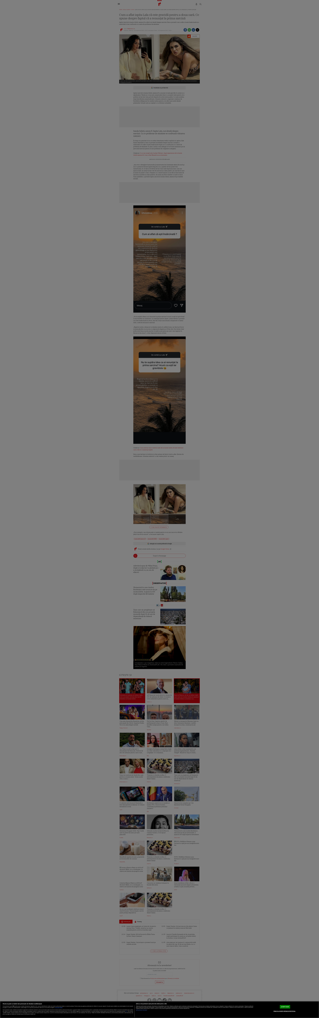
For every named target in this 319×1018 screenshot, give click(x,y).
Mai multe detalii (58, 1007)
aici (126, 1011)
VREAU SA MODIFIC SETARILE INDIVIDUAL (284, 1011)
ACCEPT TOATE (285, 1006)
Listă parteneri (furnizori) (141, 1010)
